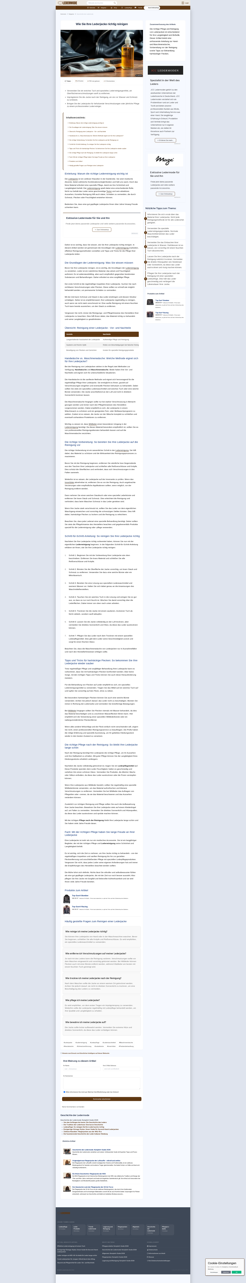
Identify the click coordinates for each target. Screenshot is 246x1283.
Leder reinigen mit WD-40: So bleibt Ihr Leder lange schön (77, 1255)
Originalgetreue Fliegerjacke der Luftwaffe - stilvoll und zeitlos (96, 1161)
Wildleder (93, 424)
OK (237, 1272)
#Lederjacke (68, 1042)
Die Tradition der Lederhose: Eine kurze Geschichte (83, 1125)
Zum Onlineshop (102, 230)
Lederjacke (73, 179)
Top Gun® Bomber (80, 896)
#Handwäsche (69, 1046)
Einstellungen (214, 1272)
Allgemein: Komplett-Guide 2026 (113, 1253)
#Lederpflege (94, 1042)
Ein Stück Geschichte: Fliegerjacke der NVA (89, 1174)
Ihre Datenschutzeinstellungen (159, 1260)
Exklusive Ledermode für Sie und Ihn (88, 218)
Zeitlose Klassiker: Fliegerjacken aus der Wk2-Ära (83, 1132)
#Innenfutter (111, 1046)
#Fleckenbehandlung (126, 1046)
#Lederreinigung (81, 1042)
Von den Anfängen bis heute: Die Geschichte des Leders (85, 1122)
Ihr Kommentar (68, 1076)
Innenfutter (69, 482)
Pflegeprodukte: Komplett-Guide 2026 (115, 1246)
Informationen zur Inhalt (156, 1253)
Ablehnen (226, 1272)
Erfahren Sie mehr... (166, 140)
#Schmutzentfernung (84, 1046)
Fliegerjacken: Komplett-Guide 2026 (114, 1257)
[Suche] (115, 3)
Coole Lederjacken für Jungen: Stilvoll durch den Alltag (76, 1259)
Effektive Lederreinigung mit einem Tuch (71, 1246)
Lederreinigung (93, 188)
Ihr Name (66, 1065)
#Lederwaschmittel (109, 1042)
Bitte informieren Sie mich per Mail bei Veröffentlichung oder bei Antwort (92, 1092)
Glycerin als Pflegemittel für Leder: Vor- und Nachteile (75, 1262)
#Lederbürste (99, 1046)
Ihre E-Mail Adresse (109, 1065)
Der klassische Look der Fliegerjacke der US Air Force (92, 1187)
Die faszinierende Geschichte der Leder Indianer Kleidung (86, 1134)
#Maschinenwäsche (126, 1042)
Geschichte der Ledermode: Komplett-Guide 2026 (91, 1150)
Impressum (152, 1246)
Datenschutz (153, 1250)
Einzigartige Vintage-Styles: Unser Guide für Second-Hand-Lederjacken (91, 1129)
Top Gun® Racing (80, 907)
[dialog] (225, 1267)
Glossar (151, 1257)
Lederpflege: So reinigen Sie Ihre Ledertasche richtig (84, 1127)
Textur (109, 191)
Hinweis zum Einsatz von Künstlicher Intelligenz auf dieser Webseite (85, 1053)
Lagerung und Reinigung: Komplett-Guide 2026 (118, 1260)
